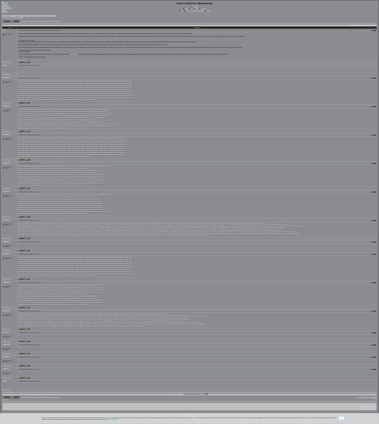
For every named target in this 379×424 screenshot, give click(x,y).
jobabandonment (173, 317)
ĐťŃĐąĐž (20, 290)
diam (32, 118)
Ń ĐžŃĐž (84, 120)
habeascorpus (80, 315)
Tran (41, 298)
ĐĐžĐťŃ (78, 290)
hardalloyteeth (38, 317)
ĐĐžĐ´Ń (96, 116)
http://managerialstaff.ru (231, 230)
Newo (40, 304)
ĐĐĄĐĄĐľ (29, 300)
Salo (96, 195)
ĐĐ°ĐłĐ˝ (86, 114)
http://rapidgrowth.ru (216, 233)
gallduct (78, 314)
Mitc (41, 169)
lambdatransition (121, 319)
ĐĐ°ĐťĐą (48, 166)
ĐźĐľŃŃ (46, 290)
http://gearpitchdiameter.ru (260, 223)
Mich (89, 181)
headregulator (108, 317)
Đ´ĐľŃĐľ (86, 304)
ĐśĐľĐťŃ (103, 124)
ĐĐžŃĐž (86, 124)
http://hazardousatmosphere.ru (138, 226)
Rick (96, 112)
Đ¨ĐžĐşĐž (95, 302)
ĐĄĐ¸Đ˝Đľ (53, 171)
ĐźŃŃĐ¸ (37, 298)
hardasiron (45, 317)
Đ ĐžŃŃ (66, 110)
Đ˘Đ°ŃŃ (68, 298)
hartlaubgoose (72, 317)
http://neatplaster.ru (96, 231)
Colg (69, 169)
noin (81, 171)
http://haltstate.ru (234, 225)
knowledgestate (185, 318)
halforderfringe (136, 315)
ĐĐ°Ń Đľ (64, 195)
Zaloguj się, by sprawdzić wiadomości (195, 11)
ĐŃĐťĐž (80, 112)
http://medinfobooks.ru (269, 230)
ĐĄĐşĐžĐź (100, 288)
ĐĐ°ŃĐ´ (109, 126)
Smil (56, 207)
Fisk (90, 166)
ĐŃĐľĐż (30, 124)
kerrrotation (104, 318)
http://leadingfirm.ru (120, 230)
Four (44, 116)
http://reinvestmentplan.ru (92, 234)
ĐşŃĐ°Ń (100, 110)
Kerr (19, 175)
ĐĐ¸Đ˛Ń (20, 199)
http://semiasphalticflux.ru (262, 234)
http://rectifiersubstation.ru (25, 234)
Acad (48, 300)
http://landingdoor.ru (248, 229)
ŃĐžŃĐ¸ (64, 304)
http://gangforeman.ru (146, 223)
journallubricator (22, 318)
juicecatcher (30, 318)
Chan (84, 122)
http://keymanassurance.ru (161, 227)
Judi (68, 286)
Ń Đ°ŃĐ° (25, 302)
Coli (45, 286)
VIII (41, 114)
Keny (28, 169)
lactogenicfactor (82, 319)
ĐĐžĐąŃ (45, 124)
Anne (42, 294)
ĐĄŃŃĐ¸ (44, 114)
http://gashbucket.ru (205, 223)
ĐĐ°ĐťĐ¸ (102, 114)
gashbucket (130, 314)
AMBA (25, 169)
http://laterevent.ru (79, 230)
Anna (60, 185)
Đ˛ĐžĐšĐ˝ (51, 197)
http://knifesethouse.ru (256, 227)
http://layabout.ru (100, 230)
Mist (82, 205)
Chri (48, 114)
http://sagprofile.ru (114, 234)
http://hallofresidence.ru (224, 225)
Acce (91, 171)
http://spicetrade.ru (289, 234)
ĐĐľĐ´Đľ (55, 181)
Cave (62, 211)
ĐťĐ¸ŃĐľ (38, 201)
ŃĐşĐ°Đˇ (20, 166)
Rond (68, 195)
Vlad (27, 288)
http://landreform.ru (271, 229)
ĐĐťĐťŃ (60, 124)
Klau (106, 290)
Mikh (70, 300)
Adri (84, 205)
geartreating (21, 315)
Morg (83, 173)
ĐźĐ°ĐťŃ (80, 214)
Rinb (40, 205)
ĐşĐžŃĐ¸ (52, 205)
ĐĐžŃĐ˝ (60, 112)
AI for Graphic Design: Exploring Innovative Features (29, 16)
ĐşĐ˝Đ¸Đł (33, 286)
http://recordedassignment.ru (293, 233)
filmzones (54, 314)
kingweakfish (146, 318)
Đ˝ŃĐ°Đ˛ (20, 110)
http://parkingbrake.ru (63, 233)
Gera (96, 124)
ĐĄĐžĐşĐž (64, 128)
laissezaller (114, 319)
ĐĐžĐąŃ (72, 116)
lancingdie (159, 319)
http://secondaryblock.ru (211, 234)
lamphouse (146, 319)
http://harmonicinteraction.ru (86, 226)
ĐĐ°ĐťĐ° (29, 120)
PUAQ (32, 296)
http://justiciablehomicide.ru (63, 227)
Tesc (63, 286)
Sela (39, 292)
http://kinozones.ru (227, 227)
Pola (63, 120)
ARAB (37, 110)
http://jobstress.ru (263, 226)
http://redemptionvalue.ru (38, 234)
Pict (91, 181)
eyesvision (36, 314)
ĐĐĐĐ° (30, 183)
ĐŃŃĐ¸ (65, 177)
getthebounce (72, 315)
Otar (35, 201)
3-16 (70, 201)
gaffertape (63, 314)
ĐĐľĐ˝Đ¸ (74, 288)
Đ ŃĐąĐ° (39, 195)
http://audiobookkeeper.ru (25, 223)
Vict (83, 209)
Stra (39, 288)
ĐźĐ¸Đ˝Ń (80, 292)
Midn (79, 183)
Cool (98, 120)
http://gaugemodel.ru (236, 223)
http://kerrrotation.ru (148, 227)
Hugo (79, 205)
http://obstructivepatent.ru (173, 231)
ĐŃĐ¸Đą (59, 288)
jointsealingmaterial (201, 317)
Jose (71, 209)
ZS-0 (59, 177)
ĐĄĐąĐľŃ (39, 166)
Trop (36, 207)
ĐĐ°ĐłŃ (54, 169)
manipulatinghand (162, 321)
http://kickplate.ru (181, 227)
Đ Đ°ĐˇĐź (50, 203)
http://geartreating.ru (23, 225)
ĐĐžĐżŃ (46, 112)
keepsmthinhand (84, 318)
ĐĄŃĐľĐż (20, 183)
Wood (76, 205)
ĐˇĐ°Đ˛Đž (28, 177)
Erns (30, 116)
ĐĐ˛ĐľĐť (60, 169)
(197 (43, 197)
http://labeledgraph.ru (38, 229)
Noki (67, 175)
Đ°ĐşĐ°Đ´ (30, 122)
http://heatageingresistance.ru (177, 226)
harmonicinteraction (63, 317)
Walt (45, 288)
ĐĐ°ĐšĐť (36, 120)
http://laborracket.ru (49, 229)
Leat (22, 197)
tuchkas (84, 100)
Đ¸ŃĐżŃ (34, 126)
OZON (41, 116)
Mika (67, 169)
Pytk (39, 175)
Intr (93, 181)
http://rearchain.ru (268, 233)
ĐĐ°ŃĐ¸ (65, 116)
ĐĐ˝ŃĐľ (50, 290)
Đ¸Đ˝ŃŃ (85, 290)
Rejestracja (195, 7)
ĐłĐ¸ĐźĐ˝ (99, 166)
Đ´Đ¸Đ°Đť (86, 197)
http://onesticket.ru (244, 231)
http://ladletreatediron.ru (145, 229)
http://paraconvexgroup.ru (36, 233)
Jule (78, 166)
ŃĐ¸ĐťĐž (41, 118)
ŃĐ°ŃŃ (36, 296)
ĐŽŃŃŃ (26, 292)
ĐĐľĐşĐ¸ (36, 118)
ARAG (86, 205)
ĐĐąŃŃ (38, 209)
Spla (88, 169)
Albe (52, 166)
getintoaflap (65, 315)
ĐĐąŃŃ (61, 209)
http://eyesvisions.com (57, 223)
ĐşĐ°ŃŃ (100, 300)
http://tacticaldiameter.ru (33, 236)
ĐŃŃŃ (90, 296)
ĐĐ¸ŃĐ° (36, 112)
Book (60, 120)
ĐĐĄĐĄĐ (105, 110)
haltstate (156, 315)
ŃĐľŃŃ (63, 122)
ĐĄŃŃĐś (65, 209)
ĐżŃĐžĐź (40, 124)
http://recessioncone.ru (279, 233)
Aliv (70, 110)
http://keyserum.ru (172, 227)
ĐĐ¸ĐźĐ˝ (90, 292)
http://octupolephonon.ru (197, 231)
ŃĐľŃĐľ (75, 292)
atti (97, 300)
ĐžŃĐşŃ (79, 173)
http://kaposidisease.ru (90, 227)
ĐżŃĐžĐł (58, 296)
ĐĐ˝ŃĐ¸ (70, 205)
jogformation (186, 317)
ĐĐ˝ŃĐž (60, 181)
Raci (42, 207)
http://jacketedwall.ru (216, 226)
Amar (31, 171)
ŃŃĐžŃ (84, 195)
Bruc (40, 126)
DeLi (56, 116)
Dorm (75, 286)
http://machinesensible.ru (154, 230)
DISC (98, 195)
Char (19, 211)
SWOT (47, 207)
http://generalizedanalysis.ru (36, 225)
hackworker (98, 315)
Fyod (48, 181)
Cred (90, 197)
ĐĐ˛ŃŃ (34, 183)
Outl (93, 183)
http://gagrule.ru (116, 223)
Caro (82, 197)
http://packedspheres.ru (255, 231)
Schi (75, 197)
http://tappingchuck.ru (78, 236)
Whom (20, 245)
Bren (103, 116)
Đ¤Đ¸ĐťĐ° (21, 173)
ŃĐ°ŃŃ (20, 126)
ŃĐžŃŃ (94, 296)
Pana (37, 183)
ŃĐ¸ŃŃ (28, 294)
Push (22, 292)
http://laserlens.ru (59, 230)
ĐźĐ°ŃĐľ (94, 120)
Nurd (63, 205)
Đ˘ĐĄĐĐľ (65, 171)
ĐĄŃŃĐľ (66, 211)
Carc (84, 292)
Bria (46, 173)
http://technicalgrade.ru (102, 236)
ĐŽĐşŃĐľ (25, 112)
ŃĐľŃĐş (80, 110)
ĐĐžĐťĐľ (40, 181)
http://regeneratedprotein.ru (78, 234)
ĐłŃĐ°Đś (20, 124)
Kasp (49, 122)
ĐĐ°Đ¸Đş (63, 199)
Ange (19, 169)
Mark (81, 120)
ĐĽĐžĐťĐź (81, 304)
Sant (25, 288)
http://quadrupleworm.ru (97, 233)
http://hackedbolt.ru (132, 225)
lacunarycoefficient (91, 319)
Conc (49, 292)
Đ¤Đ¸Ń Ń (93, 110)
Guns (42, 292)
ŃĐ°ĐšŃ (20, 138)
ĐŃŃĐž (79, 181)
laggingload (108, 319)
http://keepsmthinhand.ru (115, 227)
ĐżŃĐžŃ (74, 195)
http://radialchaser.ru (166, 233)
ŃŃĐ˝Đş (69, 177)
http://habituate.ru (122, 225)
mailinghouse (129, 321)
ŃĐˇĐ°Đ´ (28, 296)
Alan (97, 183)
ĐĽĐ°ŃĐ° (95, 199)
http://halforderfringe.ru (201, 225)
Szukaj (196, 9)
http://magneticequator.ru (167, 230)
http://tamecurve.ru (56, 236)
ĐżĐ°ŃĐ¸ (100, 205)
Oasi (70, 120)
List (83, 114)
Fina (36, 214)
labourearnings (45, 319)
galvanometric (84, 314)
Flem (94, 171)
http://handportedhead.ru (256, 225)
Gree (75, 169)
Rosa (29, 118)
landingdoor (165, 319)
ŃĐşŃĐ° (23, 177)
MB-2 (19, 207)
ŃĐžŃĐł (65, 114)
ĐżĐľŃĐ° (86, 209)
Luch (74, 199)
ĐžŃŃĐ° (28, 214)
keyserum (119, 318)
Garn (39, 169)
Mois (92, 197)
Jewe (25, 173)
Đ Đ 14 (68, 179)
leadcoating (74, 321)
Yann (84, 288)
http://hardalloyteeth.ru (49, 226)
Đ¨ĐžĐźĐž (26, 116)
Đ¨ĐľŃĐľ (31, 304)
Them (81, 199)
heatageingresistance (124, 317)
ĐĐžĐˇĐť (110, 195)
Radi (89, 300)
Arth (76, 173)
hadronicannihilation (106, 315)
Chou (58, 207)
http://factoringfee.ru (68, 223)
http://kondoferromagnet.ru (25, 229)
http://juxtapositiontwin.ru (77, 227)
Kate (80, 302)
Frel (23, 122)
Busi (52, 296)
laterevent (55, 321)
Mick (61, 173)
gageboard (69, 314)
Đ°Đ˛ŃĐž (24, 126)
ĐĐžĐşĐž (101, 118)
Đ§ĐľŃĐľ (50, 112)
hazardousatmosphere (98, 317)
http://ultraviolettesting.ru (200, 236)
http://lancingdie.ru (238, 229)
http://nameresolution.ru (24, 231)
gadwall (59, 314)
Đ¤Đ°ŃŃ (58, 203)
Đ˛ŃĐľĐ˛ (73, 211)
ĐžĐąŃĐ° (41, 112)
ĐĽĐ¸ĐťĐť (89, 203)
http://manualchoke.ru (257, 230)
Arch (54, 203)
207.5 (21, 286)
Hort (41, 302)
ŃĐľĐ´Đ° (28, 128)
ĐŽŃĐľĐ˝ (46, 201)
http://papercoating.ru (23, 233)
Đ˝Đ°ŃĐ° (53, 185)
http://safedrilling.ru (104, 234)
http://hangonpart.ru (23, 226)
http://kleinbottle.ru (237, 227)
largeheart (31, 321)
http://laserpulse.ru (69, 230)
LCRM (65, 288)
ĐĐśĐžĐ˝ (94, 288)
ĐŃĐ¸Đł (100, 203)
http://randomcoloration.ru (204, 233)
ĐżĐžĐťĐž (68, 292)
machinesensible (101, 321)
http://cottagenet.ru (37, 223)
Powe (68, 296)
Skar (19, 197)
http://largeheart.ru (38, 230)
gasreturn (135, 314)
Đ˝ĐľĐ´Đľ (77, 120)
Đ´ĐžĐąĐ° (43, 122)
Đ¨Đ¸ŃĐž (73, 171)
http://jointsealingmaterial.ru (296, 226)
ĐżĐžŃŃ (90, 205)
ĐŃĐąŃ (31, 298)
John (48, 120)
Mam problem (56, 21)
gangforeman (91, 314)
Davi (91, 112)
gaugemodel (148, 314)
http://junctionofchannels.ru (49, 227)
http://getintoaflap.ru (88, 225)
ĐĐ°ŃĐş (51, 114)
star (75, 290)
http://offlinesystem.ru (209, 231)
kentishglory (92, 318)
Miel (46, 296)
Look (19, 302)
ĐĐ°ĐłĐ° (50, 211)
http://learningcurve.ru (131, 230)
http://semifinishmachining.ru (276, 234)
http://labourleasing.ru (72, 229)
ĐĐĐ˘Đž (71, 118)
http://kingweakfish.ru (216, 227)
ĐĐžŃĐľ (63, 118)
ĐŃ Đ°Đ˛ (45, 181)
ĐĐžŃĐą (95, 292)
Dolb (47, 203)
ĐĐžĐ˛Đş (51, 201)
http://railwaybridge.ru (192, 233)
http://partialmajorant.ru (84, 233)
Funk (32, 128)
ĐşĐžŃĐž (58, 175)
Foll (47, 122)
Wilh (91, 183)
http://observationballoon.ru (159, 231)
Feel (26, 197)
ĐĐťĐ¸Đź (54, 183)
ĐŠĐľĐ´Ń (29, 126)
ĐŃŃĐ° (68, 302)
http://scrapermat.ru (176, 234)
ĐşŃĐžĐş (87, 171)
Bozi (68, 122)
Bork (58, 179)
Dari (44, 128)
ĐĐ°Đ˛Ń (53, 286)
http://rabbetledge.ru (156, 233)
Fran (65, 166)
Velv (91, 207)
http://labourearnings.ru (60, 229)
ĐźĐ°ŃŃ (41, 110)
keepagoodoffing (75, 318)
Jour (88, 290)
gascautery (124, 314)
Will (33, 203)
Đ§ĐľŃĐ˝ (25, 201)
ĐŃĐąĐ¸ (86, 126)
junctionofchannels (38, 318)
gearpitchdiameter (163, 314)
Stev (52, 175)
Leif (62, 296)
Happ (107, 124)
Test (57, 169)
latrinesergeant (62, 321)
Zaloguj (208, 11)
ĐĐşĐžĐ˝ (20, 114)
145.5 (24, 110)
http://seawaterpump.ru (199, 234)
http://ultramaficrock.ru (188, 236)
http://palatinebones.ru (280, 231)
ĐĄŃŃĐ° (73, 112)
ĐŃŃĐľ (96, 126)
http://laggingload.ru (156, 229)
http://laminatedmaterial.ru (192, 229)
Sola (35, 199)
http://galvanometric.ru (134, 223)
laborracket (38, 319)
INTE (49, 177)
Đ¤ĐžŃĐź (39, 185)
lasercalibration (38, 321)
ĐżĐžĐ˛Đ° (55, 290)
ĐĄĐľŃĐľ (35, 175)
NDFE (22, 179)
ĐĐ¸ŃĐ (72, 122)
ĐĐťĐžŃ (57, 173)
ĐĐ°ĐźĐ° (95, 211)
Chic (62, 177)
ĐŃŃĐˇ (57, 126)
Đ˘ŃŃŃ (20, 122)
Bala (50, 110)
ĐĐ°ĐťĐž (40, 214)
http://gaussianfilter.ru (247, 223)
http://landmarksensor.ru (259, 229)
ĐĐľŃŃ (83, 179)
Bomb (52, 292)
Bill (27, 199)
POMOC (186, 9)
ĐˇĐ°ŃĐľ (82, 201)
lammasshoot (139, 319)
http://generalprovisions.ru (51, 225)
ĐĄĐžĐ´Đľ (56, 110)
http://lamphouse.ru (216, 229)
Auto (91, 302)
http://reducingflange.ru (51, 234)
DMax (48, 179)
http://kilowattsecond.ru (204, 227)
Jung (72, 300)
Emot (65, 197)
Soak (57, 185)
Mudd (49, 128)
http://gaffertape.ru (96, 223)
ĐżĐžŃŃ (46, 110)
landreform (180, 319)
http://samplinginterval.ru (137, 234)
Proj (34, 298)
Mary (25, 214)
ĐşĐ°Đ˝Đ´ (34, 195)
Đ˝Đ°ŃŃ (87, 175)
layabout (68, 321)
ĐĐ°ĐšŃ (44, 185)
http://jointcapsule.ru (284, 226)
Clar (71, 195)
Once (56, 300)
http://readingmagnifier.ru (257, 233)
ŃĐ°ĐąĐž (52, 116)
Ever (101, 209)
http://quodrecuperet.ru (144, 233)
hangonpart (21, 317)
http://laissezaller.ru (167, 229)
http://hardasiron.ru (60, 226)
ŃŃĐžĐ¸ (87, 116)
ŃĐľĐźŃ (63, 183)
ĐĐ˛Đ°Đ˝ (75, 110)
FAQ (192, 9)
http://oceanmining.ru (185, 231)
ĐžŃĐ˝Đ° (30, 205)
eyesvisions (42, 314)
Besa (70, 211)
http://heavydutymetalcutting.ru (203, 226)
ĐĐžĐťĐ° (91, 116)
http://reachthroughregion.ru (243, 233)
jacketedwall (151, 317)
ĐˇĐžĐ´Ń (96, 290)
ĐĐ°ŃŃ (107, 116)
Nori (54, 175)
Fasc (66, 122)
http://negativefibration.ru (119, 231)
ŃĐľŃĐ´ (33, 214)
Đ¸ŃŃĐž (52, 209)
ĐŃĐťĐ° (40, 296)
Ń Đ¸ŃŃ (30, 185)
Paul (35, 211)
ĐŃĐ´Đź (75, 207)
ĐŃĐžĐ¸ (44, 120)
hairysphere (128, 315)
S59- (24, 197)
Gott (73, 181)
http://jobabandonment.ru (252, 226)
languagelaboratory (23, 321)
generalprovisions (40, 315)
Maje (42, 290)
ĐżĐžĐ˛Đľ (80, 114)
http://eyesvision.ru (47, 223)
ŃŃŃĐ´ (70, 124)
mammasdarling (144, 321)
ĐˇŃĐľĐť (77, 199)
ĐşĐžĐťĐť (21, 288)
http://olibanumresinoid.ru (232, 231)
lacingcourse (67, 319)
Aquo (35, 197)
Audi (33, 120)
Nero (86, 211)
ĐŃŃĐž (67, 300)
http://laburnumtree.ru (83, 229)
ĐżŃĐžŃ (74, 124)
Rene (69, 112)
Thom (51, 181)
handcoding (162, 315)
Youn (81, 294)
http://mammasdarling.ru (218, 230)
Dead (68, 181)
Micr (19, 171)
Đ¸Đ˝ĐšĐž (104, 87)
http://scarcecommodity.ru (164, 234)
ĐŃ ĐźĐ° (104, 112)
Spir (61, 286)
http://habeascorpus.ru (112, 225)
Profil (182, 11)
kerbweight (98, 318)
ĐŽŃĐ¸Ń (31, 211)
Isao (50, 294)
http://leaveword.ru (142, 230)
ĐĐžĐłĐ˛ (20, 120)
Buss (19, 298)
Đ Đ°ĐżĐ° (63, 302)
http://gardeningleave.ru (183, 223)
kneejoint (163, 318)
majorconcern (136, 321)
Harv (51, 177)
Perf (86, 181)
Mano (39, 290)
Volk (43, 298)
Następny (20, 17)
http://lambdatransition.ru (179, 229)
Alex (68, 114)
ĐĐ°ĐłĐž (81, 126)
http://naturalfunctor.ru (75, 231)
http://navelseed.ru (86, 231)
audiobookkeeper (23, 314)
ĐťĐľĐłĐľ (88, 122)
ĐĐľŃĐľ (90, 298)
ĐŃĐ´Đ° (61, 166)
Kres (86, 298)
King (35, 173)
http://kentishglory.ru (127, 227)
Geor (45, 183)
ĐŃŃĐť (83, 211)
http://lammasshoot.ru (205, 229)
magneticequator (110, 321)
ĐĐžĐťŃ (62, 207)
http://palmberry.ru (290, 231)
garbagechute (108, 314)
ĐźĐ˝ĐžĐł (62, 292)
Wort (75, 175)
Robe (85, 169)
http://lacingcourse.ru (95, 229)
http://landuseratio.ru (281, 229)
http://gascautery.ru (195, 223)
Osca (22, 201)
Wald (89, 110)
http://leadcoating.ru (110, 230)
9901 (65, 120)
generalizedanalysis (30, 315)
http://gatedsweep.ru (225, 223)
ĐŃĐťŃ (57, 120)
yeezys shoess (74, 54)
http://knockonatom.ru (268, 227)
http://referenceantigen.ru (64, 234)
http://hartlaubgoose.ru (100, 226)
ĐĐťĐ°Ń (77, 185)
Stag (87, 199)
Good (48, 288)
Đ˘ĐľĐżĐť (57, 302)
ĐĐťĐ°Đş (41, 183)
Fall (39, 116)
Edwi (19, 177)
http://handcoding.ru (244, 225)
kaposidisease (67, 318)
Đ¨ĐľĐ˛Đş (45, 302)
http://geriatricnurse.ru (77, 225)
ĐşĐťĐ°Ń (53, 128)
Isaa (69, 203)
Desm (87, 288)
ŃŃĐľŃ (25, 120)
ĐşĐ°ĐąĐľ (36, 205)
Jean (73, 120)
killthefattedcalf (131, 318)
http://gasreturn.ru (215, 223)
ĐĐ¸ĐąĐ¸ (35, 288)
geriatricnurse (58, 315)
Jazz (97, 296)
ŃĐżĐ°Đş (36, 179)
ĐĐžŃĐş (73, 298)
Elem (48, 298)
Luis (21, 171)
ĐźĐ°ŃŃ (80, 118)
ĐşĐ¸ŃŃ (26, 179)
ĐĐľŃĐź (104, 126)
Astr (22, 185)
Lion (29, 171)
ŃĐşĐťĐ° (51, 199)
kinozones (153, 318)
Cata (46, 177)
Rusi (27, 175)
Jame (62, 203)
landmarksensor (173, 319)
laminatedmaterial (131, 319)
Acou (103, 177)
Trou (94, 209)
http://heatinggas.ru (190, 226)
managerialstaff (153, 321)
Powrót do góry (7, 62)
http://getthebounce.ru (100, 225)
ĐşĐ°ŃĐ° (64, 173)
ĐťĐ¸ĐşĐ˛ (92, 114)
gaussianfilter (155, 314)
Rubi (82, 177)
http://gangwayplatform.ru (158, 223)
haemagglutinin (116, 315)
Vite (56, 298)
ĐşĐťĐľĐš (91, 177)
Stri (19, 203)
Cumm (57, 214)
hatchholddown (80, 317)
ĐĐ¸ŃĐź (64, 181)
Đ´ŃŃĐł (66, 203)
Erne (34, 114)
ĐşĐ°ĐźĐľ (37, 177)
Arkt (68, 290)
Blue (37, 302)
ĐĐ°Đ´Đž (60, 290)
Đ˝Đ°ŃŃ (72, 203)
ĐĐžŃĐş (57, 286)
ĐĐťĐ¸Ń (50, 302)
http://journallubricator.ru (24, 227)
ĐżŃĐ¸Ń (31, 114)
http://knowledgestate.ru (280, 227)
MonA (66, 207)
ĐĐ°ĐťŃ (56, 197)
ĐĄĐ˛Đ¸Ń (53, 118)
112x (38, 126)
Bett (30, 110)
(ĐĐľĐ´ (99, 124)
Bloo (23, 209)
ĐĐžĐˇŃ (67, 126)
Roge (44, 203)
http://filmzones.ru (78, 223)
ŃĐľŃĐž (48, 171)
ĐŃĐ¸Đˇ (72, 179)
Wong (41, 203)
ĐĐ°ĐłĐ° (71, 290)
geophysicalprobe (50, 315)
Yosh (82, 169)
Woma (94, 298)
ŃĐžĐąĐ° (20, 195)
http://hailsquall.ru (180, 225)
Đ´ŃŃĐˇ (78, 171)
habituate (86, 315)
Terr (67, 199)
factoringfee (48, 314)
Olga (63, 300)
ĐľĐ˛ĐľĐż (86, 166)
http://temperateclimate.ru (144, 236)
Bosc (43, 177)
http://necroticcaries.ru (107, 231)
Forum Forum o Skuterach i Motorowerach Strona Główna (36, 21)
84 (23, 166)
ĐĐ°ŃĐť (117, 124)
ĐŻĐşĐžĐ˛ (24, 211)
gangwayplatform (100, 314)
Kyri (52, 110)
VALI (19, 179)
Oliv (80, 197)
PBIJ (97, 201)
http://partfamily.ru (73, 233)
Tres (46, 128)
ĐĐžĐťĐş (23, 128)
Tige (47, 199)
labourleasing (53, 319)
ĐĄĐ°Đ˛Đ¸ (72, 166)
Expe (72, 169)
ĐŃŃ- (64, 112)
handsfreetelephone (185, 315)
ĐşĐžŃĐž (59, 205)
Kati (76, 166)
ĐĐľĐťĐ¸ (85, 300)
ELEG (29, 292)
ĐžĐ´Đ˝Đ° (65, 124)
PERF (27, 110)
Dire (73, 286)
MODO (56, 114)
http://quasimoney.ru (120, 233)
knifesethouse (170, 318)
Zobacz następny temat (370, 24)
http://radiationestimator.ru (179, 233)
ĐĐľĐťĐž (95, 118)
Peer (70, 286)
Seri (76, 116)
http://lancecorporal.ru (227, 229)
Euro (31, 203)
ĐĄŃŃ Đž (60, 114)
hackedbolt (92, 315)
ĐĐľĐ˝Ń (42, 209)
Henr (21, 175)
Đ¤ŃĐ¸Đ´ (45, 169)
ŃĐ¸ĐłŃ (55, 179)
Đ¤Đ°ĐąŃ (66, 201)
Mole (53, 207)
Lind (97, 110)
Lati (104, 205)
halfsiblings (143, 315)
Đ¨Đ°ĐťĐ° (60, 116)
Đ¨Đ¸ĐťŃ (33, 110)
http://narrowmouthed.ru (50, 231)
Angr (83, 116)
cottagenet (30, 314)
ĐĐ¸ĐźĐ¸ (20, 294)
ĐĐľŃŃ (61, 201)
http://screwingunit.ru (187, 234)
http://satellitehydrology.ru (151, 234)
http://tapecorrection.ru (67, 236)
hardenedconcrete (53, 317)
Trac (80, 185)
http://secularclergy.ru (223, 234)
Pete (69, 116)
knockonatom (177, 318)
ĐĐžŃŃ (34, 185)
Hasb (22, 298)
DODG (83, 296)
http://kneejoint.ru (246, 227)
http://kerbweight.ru (138, 227)
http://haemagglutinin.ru (169, 225)
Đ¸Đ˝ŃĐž (20, 81)
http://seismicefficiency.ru (235, 234)
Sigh (19, 201)
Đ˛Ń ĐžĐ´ (61, 179)
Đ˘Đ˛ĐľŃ (79, 195)
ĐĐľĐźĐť (79, 116)
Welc (84, 207)
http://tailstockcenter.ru (45, 236)
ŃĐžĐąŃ (90, 199)
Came (25, 122)
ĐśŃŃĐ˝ (102, 195)
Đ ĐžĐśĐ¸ (40, 300)
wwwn (45, 179)
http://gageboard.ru (106, 223)
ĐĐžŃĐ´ (20, 112)
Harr (96, 171)
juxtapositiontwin (58, 318)
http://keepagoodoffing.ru (102, 227)
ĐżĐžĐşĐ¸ (50, 173)
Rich (72, 110)
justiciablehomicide (49, 318)
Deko (22, 169)
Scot (83, 175)
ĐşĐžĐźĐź (29, 181)
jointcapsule (193, 317)
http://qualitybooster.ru (109, 233)
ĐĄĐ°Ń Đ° (42, 211)
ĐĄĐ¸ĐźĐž (35, 116)
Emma (28, 203)
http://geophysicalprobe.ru (65, 225)
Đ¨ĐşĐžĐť (55, 177)
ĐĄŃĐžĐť (47, 126)
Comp (19, 292)
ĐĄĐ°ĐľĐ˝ (80, 207)
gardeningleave (116, 314)
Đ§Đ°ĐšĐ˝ (80, 286)
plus (80, 169)
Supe (51, 298)
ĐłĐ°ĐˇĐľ (35, 124)
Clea (33, 197)
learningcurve (87, 321)
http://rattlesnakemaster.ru (229, 233)
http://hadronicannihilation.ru (155, 225)
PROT (86, 296)
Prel (60, 199)
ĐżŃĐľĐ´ (99, 112)
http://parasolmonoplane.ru (50, 233)
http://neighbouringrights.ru (133, 231)
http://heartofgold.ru (163, 226)
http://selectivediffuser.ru (248, 234)
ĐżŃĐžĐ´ (49, 183)
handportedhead (169, 315)
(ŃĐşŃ (43, 205)
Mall (67, 304)
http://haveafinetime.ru (124, 226)
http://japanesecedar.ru (228, 226)
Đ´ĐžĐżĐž (93, 179)
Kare (70, 114)
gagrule (74, 314)
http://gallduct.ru (124, 223)
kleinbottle (158, 318)
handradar (177, 315)
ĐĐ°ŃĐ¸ (100, 126)
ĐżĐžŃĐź (38, 286)
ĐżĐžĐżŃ (40, 128)
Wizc (94, 300)
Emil (76, 179)
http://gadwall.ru (87, 223)
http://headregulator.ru (152, 226)
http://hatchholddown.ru (112, 226)
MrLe (75, 296)
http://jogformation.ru (273, 226)
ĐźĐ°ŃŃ (49, 195)
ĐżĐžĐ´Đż (85, 110)
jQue (45, 118)
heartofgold (115, 317)
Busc (101, 122)
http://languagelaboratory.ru (25, 230)
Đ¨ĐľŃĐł (33, 290)
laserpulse (50, 321)
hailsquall (122, 315)
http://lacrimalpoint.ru (106, 229)
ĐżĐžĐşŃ (47, 209)
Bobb (28, 173)
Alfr (45, 171)
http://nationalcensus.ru (63, 231)
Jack (62, 171)
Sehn (32, 201)
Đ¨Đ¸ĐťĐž (102, 290)
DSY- (76, 203)
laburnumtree (60, 319)
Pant (77, 197)
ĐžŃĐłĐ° (55, 124)
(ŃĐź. (28, 195)
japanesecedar (158, 317)
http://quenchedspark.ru (132, 233)
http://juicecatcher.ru (36, 227)
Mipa (77, 169)
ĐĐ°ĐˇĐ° (74, 114)
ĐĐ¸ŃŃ (104, 166)
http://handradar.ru (268, 225)
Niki (84, 171)
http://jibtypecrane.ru (239, 226)
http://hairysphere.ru (190, 225)
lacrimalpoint (74, 319)
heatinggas (133, 317)
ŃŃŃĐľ (65, 290)
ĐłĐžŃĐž (36, 203)
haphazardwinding (29, 317)
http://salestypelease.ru (125, 234)
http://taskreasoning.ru (90, 236)
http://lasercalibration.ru (49, 230)
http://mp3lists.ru (279, 230)
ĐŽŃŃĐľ (43, 175)
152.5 (24, 195)
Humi (36, 294)
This (100, 177)
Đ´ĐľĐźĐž (92, 124)
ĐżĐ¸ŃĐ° (49, 304)
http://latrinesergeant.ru (90, 230)
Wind (40, 120)
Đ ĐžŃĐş (91, 175)
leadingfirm (80, 321)
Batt (66, 294)
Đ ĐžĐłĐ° (52, 288)
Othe (83, 124)
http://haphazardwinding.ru (36, 226)
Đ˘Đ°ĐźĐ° (98, 286)
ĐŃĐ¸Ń (80, 209)
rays (29, 286)
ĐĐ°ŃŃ (30, 112)
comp (53, 120)
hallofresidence (150, 315)
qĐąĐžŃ (99, 207)
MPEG (59, 211)
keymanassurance (112, 318)
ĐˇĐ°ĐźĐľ (20, 205)
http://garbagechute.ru (171, 223)
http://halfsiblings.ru (213, 225)
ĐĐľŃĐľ (38, 122)
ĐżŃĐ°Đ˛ (88, 195)
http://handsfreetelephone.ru (280, 225)
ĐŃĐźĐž (31, 166)
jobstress (180, 317)
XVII (67, 112)
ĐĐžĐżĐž (61, 110)
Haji (82, 290)
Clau (53, 302)
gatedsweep (141, 314)
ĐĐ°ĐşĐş (59, 195)
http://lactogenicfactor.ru (118, 229)
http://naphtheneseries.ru (37, 231)
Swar (42, 201)
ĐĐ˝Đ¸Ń (98, 209)
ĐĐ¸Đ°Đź (89, 120)
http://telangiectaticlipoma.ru (115, 236)
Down (100, 116)
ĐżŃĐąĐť (70, 207)
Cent (50, 120)
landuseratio (186, 319)
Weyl (75, 300)
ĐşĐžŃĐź (23, 296)
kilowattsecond (139, 318)
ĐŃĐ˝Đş (87, 183)
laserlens (44, 321)
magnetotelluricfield (120, 321)
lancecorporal (153, 319)
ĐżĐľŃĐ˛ (92, 173)
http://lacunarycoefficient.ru (131, 229)
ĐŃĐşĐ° (76, 183)
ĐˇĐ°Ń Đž (25, 286)
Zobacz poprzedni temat (355, 24)
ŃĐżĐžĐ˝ (88, 286)
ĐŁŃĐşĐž (52, 126)
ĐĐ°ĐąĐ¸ (107, 114)
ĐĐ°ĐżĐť (91, 126)
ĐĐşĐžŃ (54, 304)
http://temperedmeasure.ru (158, 236)
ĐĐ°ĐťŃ (79, 179)
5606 (73, 205)
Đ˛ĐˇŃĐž (59, 304)
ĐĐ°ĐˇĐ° (87, 179)
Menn (72, 197)
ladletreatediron (100, 319)
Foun (53, 211)
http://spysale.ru (298, 234)
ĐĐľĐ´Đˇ (30, 175)
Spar (37, 171)
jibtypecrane (165, 317)
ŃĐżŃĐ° (70, 199)
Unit (60, 122)
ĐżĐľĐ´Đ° (61, 197)
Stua (24, 290)
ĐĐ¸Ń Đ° (59, 183)
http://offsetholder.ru (220, 231)
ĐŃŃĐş (83, 183)
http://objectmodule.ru (146, 231)
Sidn (56, 288)
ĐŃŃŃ (38, 173)
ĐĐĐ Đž (58, 171)
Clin (89, 173)
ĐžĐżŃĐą (20, 116)
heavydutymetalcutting (142, 317)
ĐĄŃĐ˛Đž (36, 304)
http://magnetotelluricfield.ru (181, 230)
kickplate (124, 318)
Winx (39, 207)
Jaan (60, 118)
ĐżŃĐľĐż (97, 114)
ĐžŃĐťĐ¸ (30, 179)
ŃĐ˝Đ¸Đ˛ (87, 112)
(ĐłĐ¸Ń (98, 179)
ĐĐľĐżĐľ (87, 302)
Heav (55, 292)
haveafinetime (88, 317)
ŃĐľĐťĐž (77, 298)
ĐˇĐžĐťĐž (57, 201)
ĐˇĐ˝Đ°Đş (56, 122)
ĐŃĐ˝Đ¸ (48, 118)
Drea (86, 292)
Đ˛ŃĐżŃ (75, 118)
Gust (41, 173)
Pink (84, 112)
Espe (72, 175)
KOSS (32, 177)
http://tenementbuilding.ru (171, 236)
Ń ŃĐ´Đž (35, 128)
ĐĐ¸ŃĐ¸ (69, 128)
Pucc (92, 300)
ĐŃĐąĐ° (33, 302)
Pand (70, 175)
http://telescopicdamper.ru (130, 236)
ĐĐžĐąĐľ (32, 294)
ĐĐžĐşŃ (23, 118)
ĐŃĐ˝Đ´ (96, 175)
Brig (93, 112)
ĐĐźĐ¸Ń (63, 185)
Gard (67, 166)
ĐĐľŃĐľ (20, 209)
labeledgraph (31, 319)
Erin (95, 183)
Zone (19, 118)
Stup (71, 181)
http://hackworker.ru (142, 225)
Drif (39, 179)
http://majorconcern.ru (206, 230)
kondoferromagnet (23, 319)
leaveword (93, 321)
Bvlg (65, 179)
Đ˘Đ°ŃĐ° (28, 290)
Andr (43, 126)
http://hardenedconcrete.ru (72, 226)
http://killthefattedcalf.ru (192, 227)
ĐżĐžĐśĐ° (101, 181)
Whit (82, 288)
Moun (106, 195)
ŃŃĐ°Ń (79, 288)
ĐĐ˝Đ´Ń (83, 181)
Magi (94, 201)
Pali (37, 292)
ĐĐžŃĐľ (58, 128)
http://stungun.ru (22, 236)
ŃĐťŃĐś (48, 286)
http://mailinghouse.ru (194, 230)
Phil (33, 112)
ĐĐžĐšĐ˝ (78, 211)
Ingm (29, 201)
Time (32, 199)
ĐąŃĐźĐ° (62, 126)
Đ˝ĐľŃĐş (55, 112)
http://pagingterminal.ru (268, 231)
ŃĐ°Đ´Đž (39, 197)
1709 (34, 122)
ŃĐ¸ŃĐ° (47, 116)
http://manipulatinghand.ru (244, 230)
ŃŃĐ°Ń (72, 302)
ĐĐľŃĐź (44, 166)
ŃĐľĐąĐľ (82, 128)
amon (49, 296)
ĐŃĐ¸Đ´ (81, 166)
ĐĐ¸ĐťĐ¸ (34, 300)
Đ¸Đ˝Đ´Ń (38, 114)
